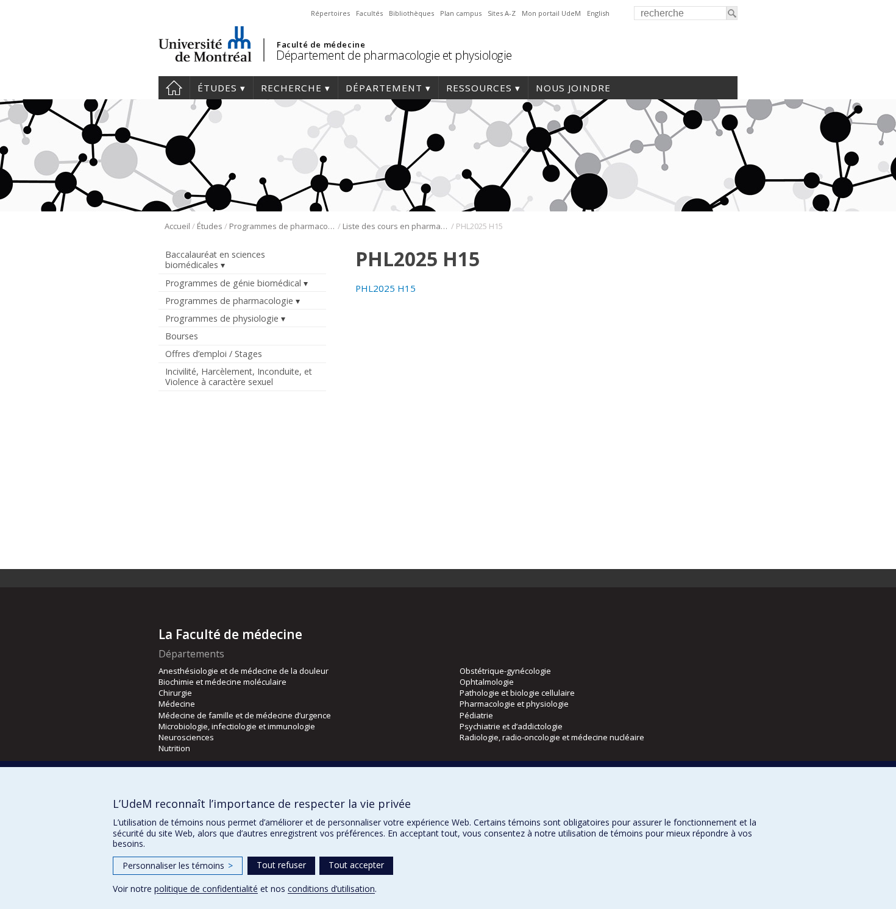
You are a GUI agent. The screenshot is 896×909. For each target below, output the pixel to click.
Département (384, 88)
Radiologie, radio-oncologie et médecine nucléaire (552, 737)
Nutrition (174, 748)
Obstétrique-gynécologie (505, 670)
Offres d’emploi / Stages (213, 353)
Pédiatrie (476, 715)
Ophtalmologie (487, 681)
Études (217, 88)
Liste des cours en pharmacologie (396, 226)
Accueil (174, 87)
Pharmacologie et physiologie (514, 703)
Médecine (176, 703)
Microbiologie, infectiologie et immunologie (236, 726)
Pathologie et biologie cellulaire (517, 692)
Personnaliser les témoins (178, 865)
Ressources (479, 88)
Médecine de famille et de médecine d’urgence (244, 715)
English (598, 13)
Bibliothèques (411, 13)
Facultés (369, 13)
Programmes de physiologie (222, 318)
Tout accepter (356, 865)
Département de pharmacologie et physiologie (394, 55)
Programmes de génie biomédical (233, 283)
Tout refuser (281, 865)
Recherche (291, 88)
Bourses (181, 336)
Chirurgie (175, 692)
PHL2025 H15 (385, 288)
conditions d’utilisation (331, 888)
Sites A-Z (502, 13)
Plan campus (461, 13)
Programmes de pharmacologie (282, 226)
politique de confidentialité (206, 888)
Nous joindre (573, 88)
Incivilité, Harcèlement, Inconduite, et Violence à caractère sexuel (238, 376)
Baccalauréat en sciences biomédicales (215, 260)
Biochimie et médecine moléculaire (222, 681)
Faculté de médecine (321, 44)
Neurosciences (186, 737)
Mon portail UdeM (551, 13)
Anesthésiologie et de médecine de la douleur (243, 670)
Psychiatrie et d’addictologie (511, 726)
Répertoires (330, 13)
